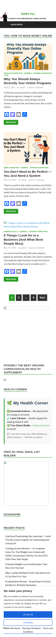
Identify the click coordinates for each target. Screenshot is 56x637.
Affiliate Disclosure (11, 628)
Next (42, 297)
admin (22, 87)
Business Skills (11, 231)
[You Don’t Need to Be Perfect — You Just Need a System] (28, 148)
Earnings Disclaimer (31, 628)
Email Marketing (11, 168)
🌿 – (20, 425)
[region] (28, 611)
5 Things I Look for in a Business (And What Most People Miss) (23, 239)
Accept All (28, 614)
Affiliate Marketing (13, 73)
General (28, 73)
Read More (10, 121)
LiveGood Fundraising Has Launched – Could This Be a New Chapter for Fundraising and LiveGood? (28, 540)
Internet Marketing (42, 73)
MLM (6, 75)
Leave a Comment (35, 87)
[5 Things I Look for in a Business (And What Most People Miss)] (28, 224)
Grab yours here (41, 425)
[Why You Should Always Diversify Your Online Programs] (28, 57)
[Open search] (48, 24)
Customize (28, 622)
